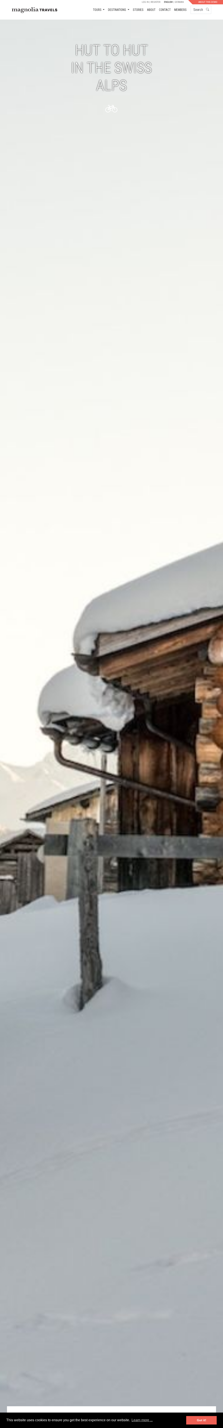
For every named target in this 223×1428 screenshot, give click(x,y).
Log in (145, 2)
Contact (165, 10)
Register (155, 2)
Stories (138, 10)
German (179, 2)
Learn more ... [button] (142, 1420)
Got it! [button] (201, 1420)
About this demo (207, 2)
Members (180, 10)
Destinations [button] (117, 10)
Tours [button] (97, 10)
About (151, 10)
